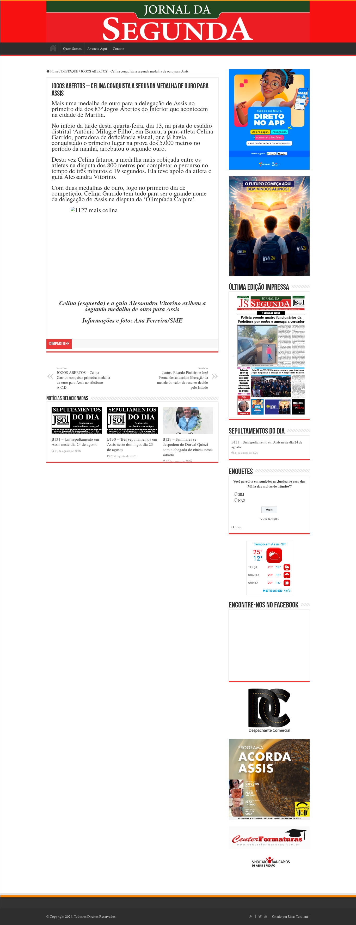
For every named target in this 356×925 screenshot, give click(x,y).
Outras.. (236, 527)
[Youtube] (265, 916)
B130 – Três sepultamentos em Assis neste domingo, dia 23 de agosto (132, 444)
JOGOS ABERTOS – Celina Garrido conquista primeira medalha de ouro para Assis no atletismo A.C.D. (83, 378)
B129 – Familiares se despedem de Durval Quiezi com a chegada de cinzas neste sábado (188, 446)
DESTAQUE (69, 71)
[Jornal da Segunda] (178, 21)
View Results (269, 518)
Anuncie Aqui (97, 48)
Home (53, 47)
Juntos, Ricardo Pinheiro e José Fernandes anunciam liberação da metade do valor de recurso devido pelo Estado (182, 378)
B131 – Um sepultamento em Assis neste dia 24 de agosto (75, 441)
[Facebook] (255, 916)
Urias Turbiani (298, 916)
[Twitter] (260, 916)
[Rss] (251, 916)
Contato (118, 48)
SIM (241, 494)
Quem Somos (72, 48)
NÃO (241, 500)
